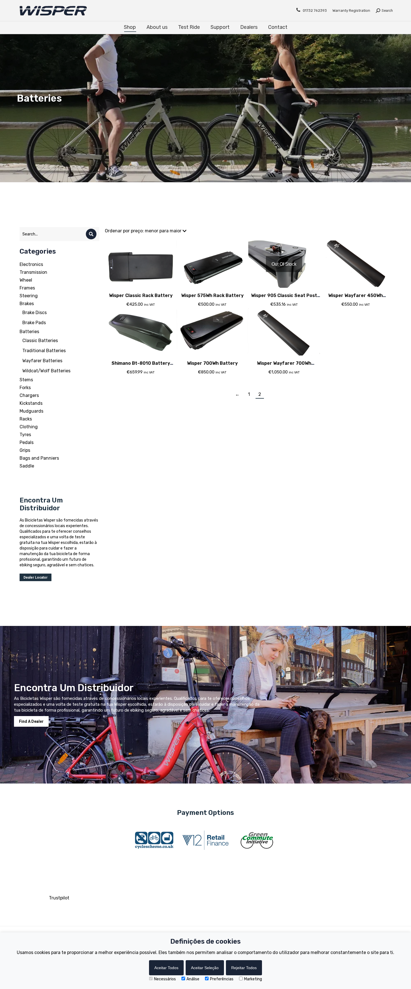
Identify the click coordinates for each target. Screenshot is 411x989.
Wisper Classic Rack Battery (141, 295)
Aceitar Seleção (205, 967)
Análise (192, 979)
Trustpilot (59, 898)
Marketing (253, 979)
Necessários (165, 979)
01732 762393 (315, 10)
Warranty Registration (351, 10)
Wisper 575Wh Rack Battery (212, 295)
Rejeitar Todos (244, 967)
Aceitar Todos (166, 967)
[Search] (91, 234)
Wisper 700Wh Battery (212, 363)
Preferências (221, 979)
